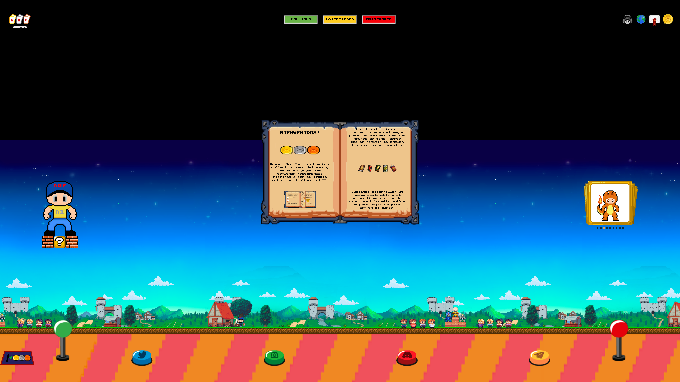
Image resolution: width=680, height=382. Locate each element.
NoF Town (301, 19)
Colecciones (340, 19)
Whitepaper (379, 19)
